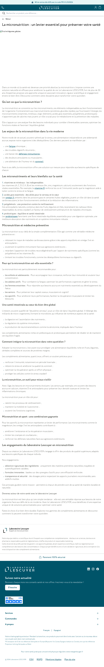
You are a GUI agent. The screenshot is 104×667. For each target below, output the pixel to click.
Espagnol (57, 630)
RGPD (39, 659)
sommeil (39, 161)
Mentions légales (53, 659)
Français (46, 630)
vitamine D (39, 188)
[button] (52, 613)
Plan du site (69, 659)
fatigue (12, 146)
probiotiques (12, 216)
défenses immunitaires (29, 154)
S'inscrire (12, 587)
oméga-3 (10, 197)
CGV (31, 659)
